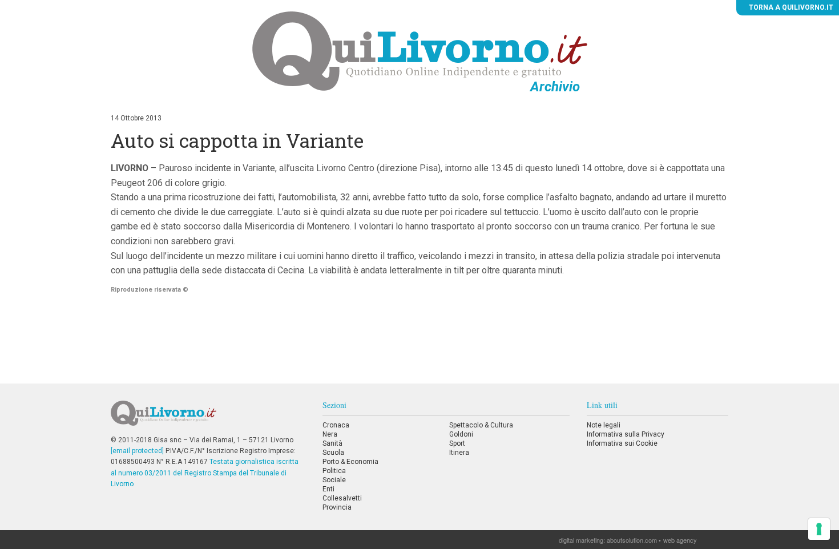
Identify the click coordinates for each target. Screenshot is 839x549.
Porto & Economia (350, 462)
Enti (328, 489)
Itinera (459, 453)
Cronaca (335, 425)
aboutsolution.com (632, 539)
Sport (457, 443)
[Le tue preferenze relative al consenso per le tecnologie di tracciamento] (819, 529)
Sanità (332, 443)
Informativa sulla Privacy (625, 434)
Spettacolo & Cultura (481, 425)
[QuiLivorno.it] (208, 418)
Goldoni (461, 434)
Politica (334, 471)
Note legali (603, 425)
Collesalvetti (342, 498)
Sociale (334, 480)
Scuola (333, 453)
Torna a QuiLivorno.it (790, 7)
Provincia (337, 507)
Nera (329, 434)
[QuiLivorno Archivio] (419, 51)
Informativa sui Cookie (622, 443)
